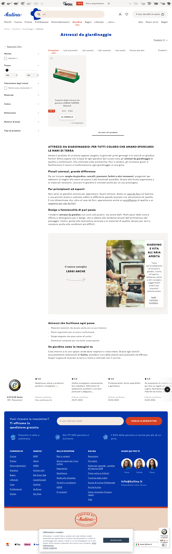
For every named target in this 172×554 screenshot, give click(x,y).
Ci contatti (62, 492)
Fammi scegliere (50, 548)
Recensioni (93, 456)
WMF (35, 456)
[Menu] (168, 529)
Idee (140, 22)
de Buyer (37, 489)
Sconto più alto (137, 50)
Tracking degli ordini (97, 478)
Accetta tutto (116, 540)
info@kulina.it (131, 481)
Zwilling (36, 485)
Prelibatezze (16, 489)
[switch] (164, 545)
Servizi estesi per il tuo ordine (67, 462)
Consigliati (53, 50)
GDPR (59, 487)
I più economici (70, 50)
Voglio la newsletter (144, 421)
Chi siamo (92, 461)
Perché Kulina (94, 487)
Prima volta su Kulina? (98, 473)
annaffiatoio (130, 200)
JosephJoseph (39, 480)
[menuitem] (8, 23)
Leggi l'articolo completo (153, 300)
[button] (108, 51)
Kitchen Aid (38, 470)
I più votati (120, 50)
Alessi (36, 461)
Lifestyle (14, 480)
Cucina (13, 456)
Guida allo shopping (66, 478)
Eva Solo (37, 494)
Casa (12, 485)
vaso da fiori (134, 194)
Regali (164, 22)
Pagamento (62, 469)
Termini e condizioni (66, 483)
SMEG (36, 466)
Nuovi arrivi (152, 22)
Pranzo (13, 461)
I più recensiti (104, 50)
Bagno (13, 475)
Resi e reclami (63, 456)
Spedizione (62, 473)
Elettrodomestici (18, 466)
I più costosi (87, 50)
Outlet (13, 494)
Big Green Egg (39, 475)
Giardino (14, 470)
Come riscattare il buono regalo (100, 493)
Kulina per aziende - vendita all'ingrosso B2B (101, 467)
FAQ (90, 500)
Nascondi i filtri (14, 47)
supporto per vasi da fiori (62, 204)
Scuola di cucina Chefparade (101, 483)
